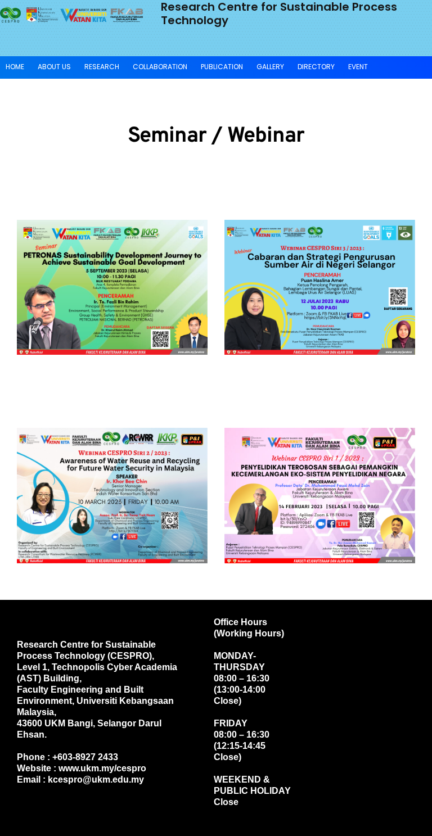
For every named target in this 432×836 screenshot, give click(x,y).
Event (358, 66)
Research (101, 66)
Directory (316, 66)
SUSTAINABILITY (31, 88)
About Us (54, 66)
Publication (222, 66)
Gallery (270, 66)
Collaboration (160, 66)
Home (15, 66)
